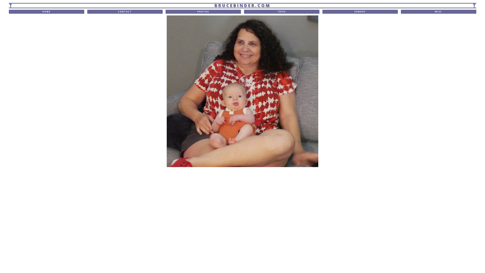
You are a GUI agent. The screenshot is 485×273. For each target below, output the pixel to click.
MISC (438, 11)
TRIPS (282, 11)
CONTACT (125, 11)
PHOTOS (203, 11)
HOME (46, 11)
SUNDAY (360, 11)
